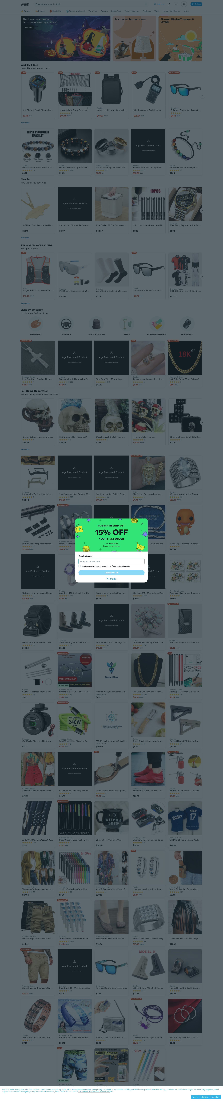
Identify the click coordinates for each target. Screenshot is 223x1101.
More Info (216, 1097)
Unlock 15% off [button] (111, 573)
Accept (195, 1097)
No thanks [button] (111, 578)
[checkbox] (79, 566)
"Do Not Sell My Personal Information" (94, 1091)
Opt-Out (205, 1097)
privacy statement (103, 1089)
